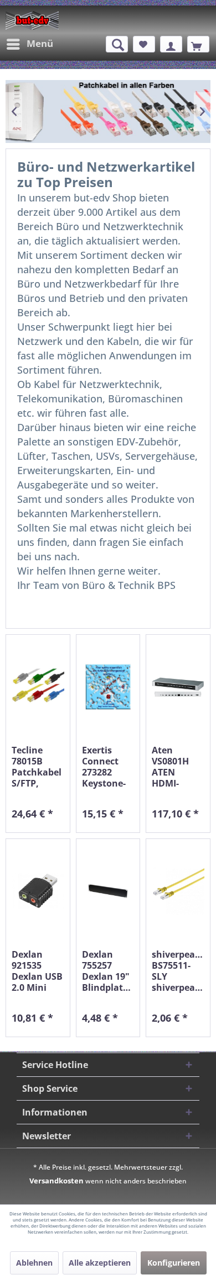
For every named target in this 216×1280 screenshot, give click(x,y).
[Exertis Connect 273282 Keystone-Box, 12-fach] (108, 687)
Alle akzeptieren (100, 1262)
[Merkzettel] (144, 44)
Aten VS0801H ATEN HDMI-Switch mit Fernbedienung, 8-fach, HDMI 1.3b (178, 767)
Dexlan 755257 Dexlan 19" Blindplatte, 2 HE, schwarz (108, 971)
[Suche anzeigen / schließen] (117, 44)
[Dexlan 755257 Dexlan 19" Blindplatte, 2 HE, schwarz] (108, 891)
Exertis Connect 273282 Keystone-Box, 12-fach (104, 767)
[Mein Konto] (171, 44)
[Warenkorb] (198, 44)
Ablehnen (34, 1262)
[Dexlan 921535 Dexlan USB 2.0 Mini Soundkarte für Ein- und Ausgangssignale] (38, 891)
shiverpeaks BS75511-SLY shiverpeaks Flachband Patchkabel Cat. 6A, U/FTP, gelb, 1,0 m (178, 971)
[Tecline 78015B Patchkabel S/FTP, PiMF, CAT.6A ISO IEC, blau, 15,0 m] (38, 687)
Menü (40, 43)
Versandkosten (56, 1181)
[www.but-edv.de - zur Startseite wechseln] (32, 20)
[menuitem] (29, 44)
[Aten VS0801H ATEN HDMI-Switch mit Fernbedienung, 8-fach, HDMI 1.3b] (178, 687)
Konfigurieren (173, 1262)
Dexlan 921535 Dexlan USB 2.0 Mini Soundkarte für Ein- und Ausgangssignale (38, 971)
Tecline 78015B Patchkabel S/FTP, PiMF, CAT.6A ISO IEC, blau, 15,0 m (36, 767)
